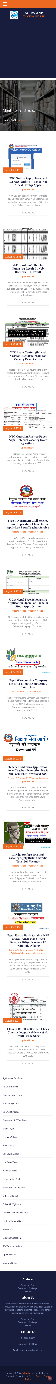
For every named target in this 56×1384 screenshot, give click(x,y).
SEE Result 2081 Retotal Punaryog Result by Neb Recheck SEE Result (28, 268)
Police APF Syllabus (12, 1204)
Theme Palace (35, 1376)
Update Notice (28, 189)
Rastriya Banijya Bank (13, 1221)
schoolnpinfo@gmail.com (31, 1350)
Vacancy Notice (27, 363)
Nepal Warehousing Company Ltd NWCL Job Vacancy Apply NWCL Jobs (28, 683)
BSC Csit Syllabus (11, 1112)
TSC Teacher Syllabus (36, 778)
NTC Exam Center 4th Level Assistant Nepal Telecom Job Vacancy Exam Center (28, 355)
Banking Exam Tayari (13, 1095)
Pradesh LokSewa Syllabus (15, 1212)
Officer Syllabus (10, 1196)
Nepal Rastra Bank (36, 950)
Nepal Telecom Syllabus (14, 1187)
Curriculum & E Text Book (15, 1120)
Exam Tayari (8, 1128)
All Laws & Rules (10, 1086)
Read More (28, 212)
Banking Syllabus (17, 950)
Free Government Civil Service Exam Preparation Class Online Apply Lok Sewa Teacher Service (28, 524)
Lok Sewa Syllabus (11, 1154)
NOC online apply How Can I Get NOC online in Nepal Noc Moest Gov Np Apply (28, 181)
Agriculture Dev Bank (13, 1078)
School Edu (8, 1229)
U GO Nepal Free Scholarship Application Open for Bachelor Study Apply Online (28, 602)
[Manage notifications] (50, 1378)
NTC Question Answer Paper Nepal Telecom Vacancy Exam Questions (28, 439)
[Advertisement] (28, 50)
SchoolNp (34, 13)
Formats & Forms (16, 778)
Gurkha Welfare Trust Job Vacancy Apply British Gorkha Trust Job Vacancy (28, 858)
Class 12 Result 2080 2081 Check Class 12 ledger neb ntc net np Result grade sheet (28, 1032)
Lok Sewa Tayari (10, 1162)
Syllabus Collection (20, 953)
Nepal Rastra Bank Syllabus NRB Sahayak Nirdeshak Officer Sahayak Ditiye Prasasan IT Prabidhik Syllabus (28, 940)
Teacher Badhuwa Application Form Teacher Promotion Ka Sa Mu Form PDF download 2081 (28, 770)
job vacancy (8, 1145)
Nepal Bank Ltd (10, 1170)
